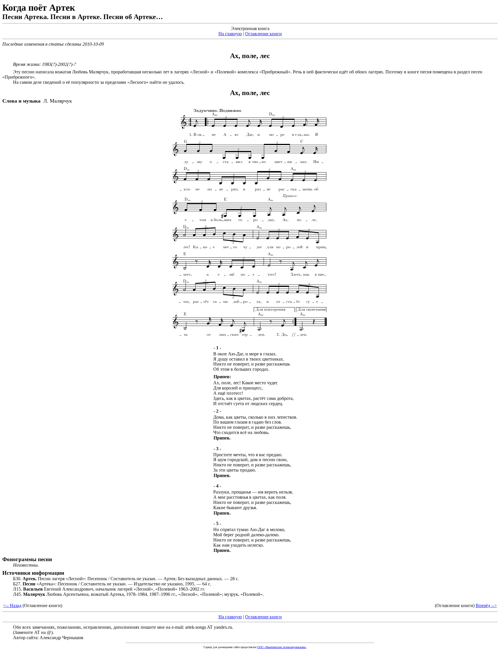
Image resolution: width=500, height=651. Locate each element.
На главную (230, 33)
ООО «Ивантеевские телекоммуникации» (281, 647)
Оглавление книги (263, 33)
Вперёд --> (486, 605)
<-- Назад (12, 605)
